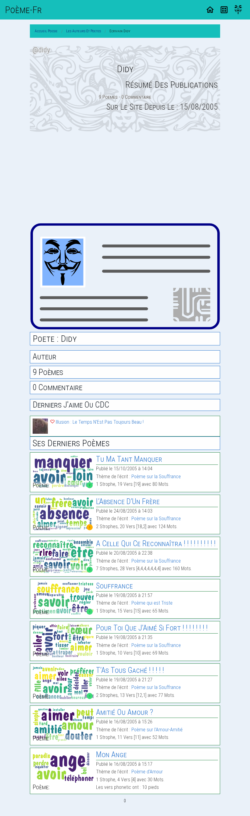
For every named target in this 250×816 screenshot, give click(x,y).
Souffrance (114, 585)
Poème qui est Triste (152, 603)
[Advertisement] (125, 177)
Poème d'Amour (147, 772)
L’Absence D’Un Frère (128, 501)
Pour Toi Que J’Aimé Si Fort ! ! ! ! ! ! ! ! (152, 627)
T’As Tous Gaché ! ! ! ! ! (130, 670)
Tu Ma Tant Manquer (129, 459)
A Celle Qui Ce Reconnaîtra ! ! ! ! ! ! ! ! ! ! (156, 543)
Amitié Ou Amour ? (124, 712)
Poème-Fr (23, 10)
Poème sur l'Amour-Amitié (157, 730)
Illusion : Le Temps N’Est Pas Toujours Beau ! (99, 422)
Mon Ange (111, 754)
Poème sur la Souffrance (156, 476)
